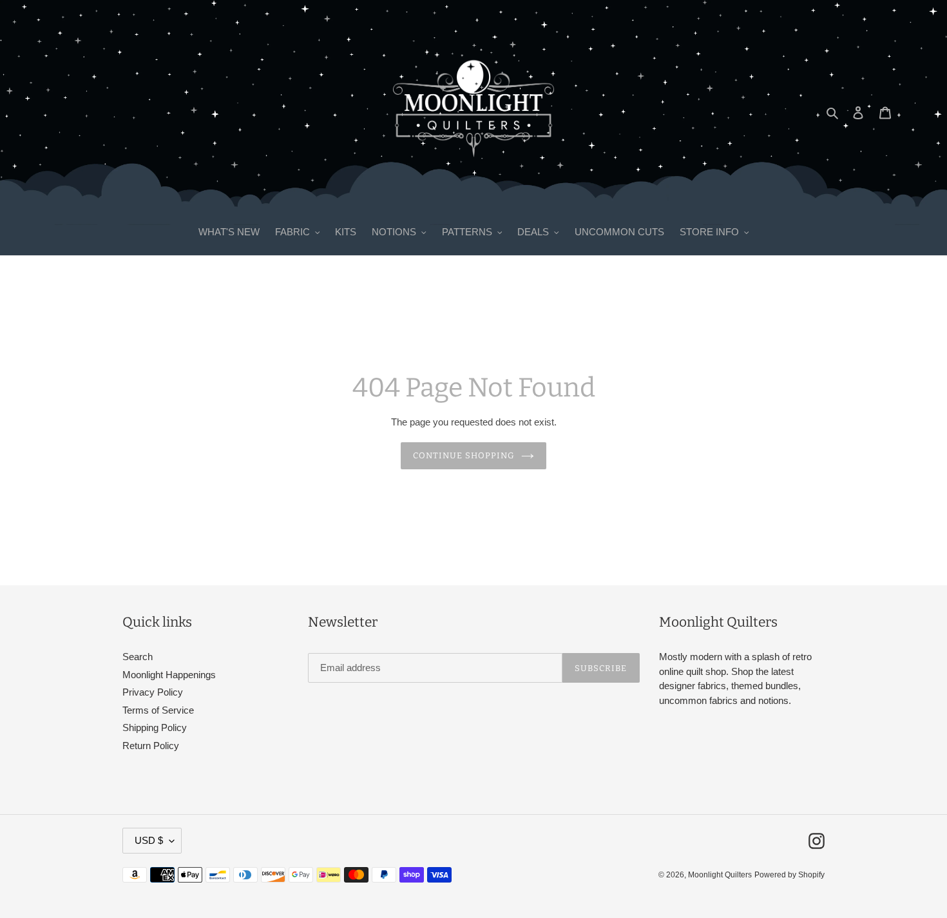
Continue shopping (464, 455)
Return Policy (150, 745)
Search (137, 656)
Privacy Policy (152, 692)
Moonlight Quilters (720, 874)
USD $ (149, 840)
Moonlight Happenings (169, 674)
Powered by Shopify (789, 874)
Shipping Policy (154, 727)
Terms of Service (158, 710)
